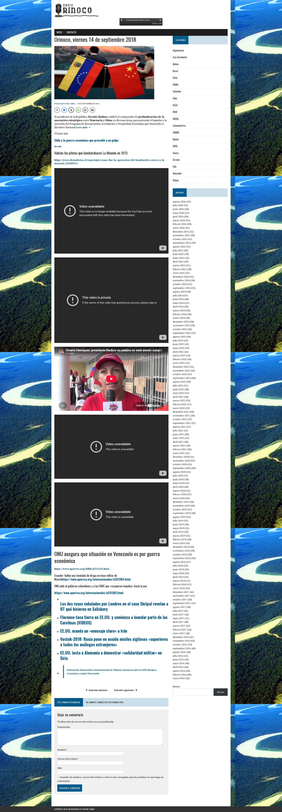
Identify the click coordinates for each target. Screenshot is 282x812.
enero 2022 (179, 408)
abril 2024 (178, 306)
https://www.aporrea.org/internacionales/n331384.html (95, 579)
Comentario (63, 727)
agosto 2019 (179, 517)
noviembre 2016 (181, 640)
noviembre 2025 (181, 235)
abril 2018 (178, 576)
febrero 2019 (180, 539)
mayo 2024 (178, 302)
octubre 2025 (180, 239)
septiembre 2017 (182, 603)
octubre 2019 (180, 509)
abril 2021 (178, 441)
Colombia (177, 91)
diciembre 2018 (181, 546)
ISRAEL (176, 119)
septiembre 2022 (182, 378)
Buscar (176, 686)
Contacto (71, 32)
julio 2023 (178, 340)
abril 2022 (178, 396)
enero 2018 (179, 588)
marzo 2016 (179, 670)
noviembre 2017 (181, 595)
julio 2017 (178, 610)
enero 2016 (179, 678)
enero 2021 (179, 453)
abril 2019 (178, 531)
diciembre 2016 (181, 637)
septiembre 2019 (182, 513)
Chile (175, 77)
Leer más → (83, 127)
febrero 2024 (180, 314)
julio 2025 (178, 250)
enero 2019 (179, 543)
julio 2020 (178, 475)
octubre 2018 (180, 554)
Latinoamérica (179, 125)
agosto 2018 (179, 562)
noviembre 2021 (181, 415)
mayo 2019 (178, 528)
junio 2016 (178, 659)
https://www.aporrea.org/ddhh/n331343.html (81, 568)
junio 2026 (178, 209)
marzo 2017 (179, 625)
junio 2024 (178, 299)
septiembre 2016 (182, 648)
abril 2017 (178, 622)
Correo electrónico (67, 758)
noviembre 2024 (181, 280)
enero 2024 (179, 317)
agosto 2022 (179, 381)
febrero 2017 (180, 629)
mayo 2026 (178, 212)
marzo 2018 (179, 580)
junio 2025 (178, 254)
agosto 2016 (179, 652)
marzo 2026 (179, 220)
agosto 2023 (179, 336)
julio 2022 (178, 385)
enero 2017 (179, 633)
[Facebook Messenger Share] (64, 110)
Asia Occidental (180, 57)
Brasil (175, 71)
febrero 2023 (180, 359)
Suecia (176, 153)
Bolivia (176, 64)
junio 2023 (178, 344)
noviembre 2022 (181, 370)
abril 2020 (178, 486)
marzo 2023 (179, 355)
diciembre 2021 (181, 411)
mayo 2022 (178, 393)
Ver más (58, 146)
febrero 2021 (180, 449)
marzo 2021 (179, 445)
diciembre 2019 (181, 501)
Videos (176, 180)
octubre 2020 (180, 464)
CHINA (175, 84)
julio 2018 (178, 565)
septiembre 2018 (182, 558)
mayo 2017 (178, 618)
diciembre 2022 (181, 366)
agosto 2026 (179, 201)
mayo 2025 (178, 257)
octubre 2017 (180, 599)
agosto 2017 (179, 607)
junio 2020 (178, 479)
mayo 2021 (178, 438)
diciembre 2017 (181, 592)
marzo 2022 (179, 400)
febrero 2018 (180, 584)
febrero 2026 (180, 224)
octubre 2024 (180, 284)
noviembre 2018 (181, 550)
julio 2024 (178, 295)
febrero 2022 (180, 404)
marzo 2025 (179, 265)
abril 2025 (178, 261)
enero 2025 (179, 272)
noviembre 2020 (181, 460)
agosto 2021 (179, 426)
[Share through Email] (92, 110)
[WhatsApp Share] (78, 110)
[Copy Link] (85, 110)
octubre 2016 (180, 644)
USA (174, 166)
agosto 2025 (179, 246)
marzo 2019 (179, 535)
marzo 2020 (179, 490)
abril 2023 (178, 351)
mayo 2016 (178, 663)
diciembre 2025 (181, 231)
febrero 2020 (180, 494)
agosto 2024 (179, 291)
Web (59, 768)
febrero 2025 (180, 269)
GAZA (175, 105)
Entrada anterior (98, 690)
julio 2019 (178, 520)
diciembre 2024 (181, 276)
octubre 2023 (180, 329)
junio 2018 (178, 569)
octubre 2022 (180, 374)
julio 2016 (178, 655)
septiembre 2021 (182, 423)
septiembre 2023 (182, 333)
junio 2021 (178, 434)
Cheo (72, 104)
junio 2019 (178, 524)
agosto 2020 (179, 471)
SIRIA (175, 146)
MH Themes (90, 809)
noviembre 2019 (181, 505)
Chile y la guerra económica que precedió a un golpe (86, 140)
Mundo (176, 139)
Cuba (175, 98)
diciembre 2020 (181, 456)
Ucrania (176, 159)
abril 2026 (178, 216)
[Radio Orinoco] (141, 10)
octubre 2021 (180, 419)
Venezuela (177, 173)
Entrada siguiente (124, 690)
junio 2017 (178, 614)
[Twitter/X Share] (71, 110)
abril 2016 (178, 667)
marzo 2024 (179, 310)
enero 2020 (179, 498)
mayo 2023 (178, 348)
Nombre (61, 749)
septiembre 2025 (182, 242)
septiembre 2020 (182, 468)
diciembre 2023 (181, 321)
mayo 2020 (178, 483)
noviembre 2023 (181, 325)
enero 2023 (179, 362)
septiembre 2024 (182, 288)
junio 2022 (178, 389)
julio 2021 (178, 430)
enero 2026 (179, 227)
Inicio (59, 32)
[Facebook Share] (57, 110)
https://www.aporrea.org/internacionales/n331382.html (88, 593)
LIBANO (176, 132)
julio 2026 (178, 205)
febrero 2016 (180, 674)
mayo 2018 (178, 573)
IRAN (175, 112)
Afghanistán (178, 50)
